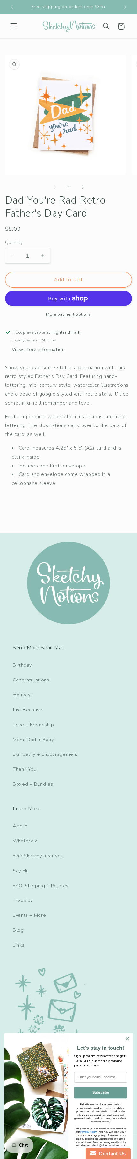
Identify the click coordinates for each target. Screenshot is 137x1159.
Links (18, 945)
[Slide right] (83, 187)
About (20, 826)
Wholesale (25, 841)
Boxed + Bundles (33, 784)
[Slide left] (54, 187)
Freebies (23, 900)
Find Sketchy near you (38, 856)
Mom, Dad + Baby (33, 739)
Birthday (22, 665)
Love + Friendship (33, 724)
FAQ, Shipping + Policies (40, 885)
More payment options (68, 314)
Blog (18, 930)
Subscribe (100, 1092)
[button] (13, 26)
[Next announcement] (125, 7)
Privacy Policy (88, 1131)
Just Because (28, 710)
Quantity (14, 242)
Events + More (29, 915)
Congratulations (31, 680)
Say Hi (20, 871)
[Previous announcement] (12, 7)
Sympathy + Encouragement (45, 754)
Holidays (23, 695)
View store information (38, 349)
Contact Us (111, 1153)
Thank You (25, 769)
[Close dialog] (127, 1038)
